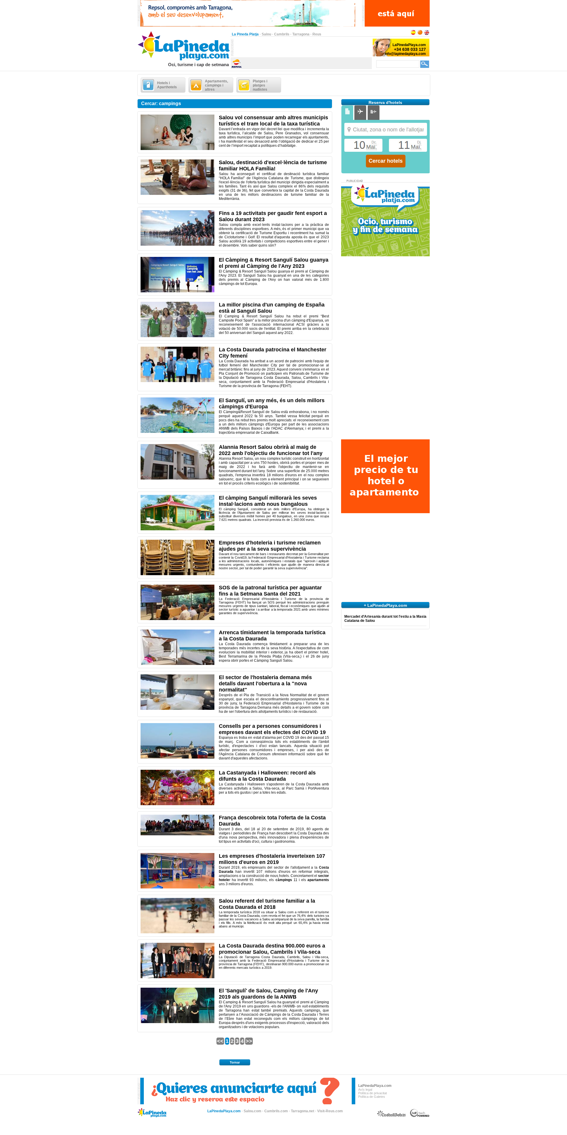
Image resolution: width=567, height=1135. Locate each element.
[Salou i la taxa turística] (177, 149)
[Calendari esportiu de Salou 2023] (177, 244)
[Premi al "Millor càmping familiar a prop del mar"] (177, 291)
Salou (266, 34)
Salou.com (252, 1111)
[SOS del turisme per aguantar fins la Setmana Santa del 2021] (177, 619)
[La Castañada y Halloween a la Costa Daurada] (177, 804)
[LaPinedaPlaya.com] (183, 61)
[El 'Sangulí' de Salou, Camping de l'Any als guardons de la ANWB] (177, 1022)
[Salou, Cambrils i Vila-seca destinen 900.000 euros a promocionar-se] (177, 977)
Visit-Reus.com (330, 1111)
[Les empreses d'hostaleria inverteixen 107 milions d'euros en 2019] (177, 887)
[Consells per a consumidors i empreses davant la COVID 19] (177, 757)
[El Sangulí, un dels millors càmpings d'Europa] (177, 432)
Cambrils (281, 34)
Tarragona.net (302, 1111)
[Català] (420, 34)
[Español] (413, 34)
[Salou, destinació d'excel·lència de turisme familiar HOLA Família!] (177, 194)
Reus (316, 34)
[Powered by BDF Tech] (420, 1116)
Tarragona (300, 34)
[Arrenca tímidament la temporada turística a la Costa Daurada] (177, 664)
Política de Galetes (371, 1096)
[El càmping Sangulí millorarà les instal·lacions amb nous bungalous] (177, 529)
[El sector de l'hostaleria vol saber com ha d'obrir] (177, 709)
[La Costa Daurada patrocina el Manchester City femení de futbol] (177, 381)
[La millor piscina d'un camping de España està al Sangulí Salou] (177, 336)
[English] (427, 34)
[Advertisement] (303, 47)
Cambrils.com (276, 1111)
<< (220, 1041)
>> (249, 1041)
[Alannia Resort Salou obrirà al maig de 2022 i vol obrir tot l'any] (177, 478)
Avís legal (365, 1089)
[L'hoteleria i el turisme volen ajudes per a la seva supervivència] (177, 574)
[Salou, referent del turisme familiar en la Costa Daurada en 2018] (177, 932)
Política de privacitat (372, 1093)
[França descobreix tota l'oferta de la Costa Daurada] (177, 834)
